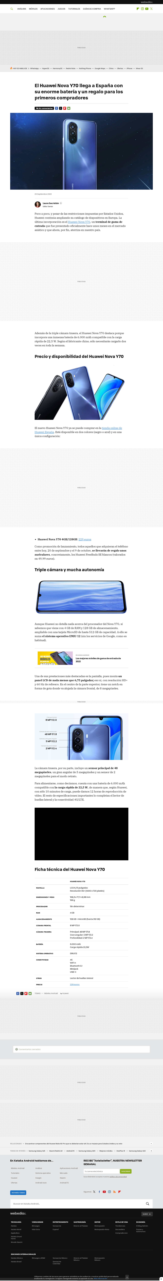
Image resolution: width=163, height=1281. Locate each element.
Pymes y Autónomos (140, 1230)
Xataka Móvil (16, 1229)
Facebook (56, 108)
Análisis (38, 1168)
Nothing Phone (85, 68)
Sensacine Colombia (57, 1262)
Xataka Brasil (16, 1261)
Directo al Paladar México (81, 1259)
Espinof (56, 1229)
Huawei (65, 993)
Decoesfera (120, 1229)
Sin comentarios (45, 108)
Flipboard (137, 8)
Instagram (142, 8)
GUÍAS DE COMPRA (92, 8)
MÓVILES (33, 8)
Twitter (151, 8)
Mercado (63, 1173)
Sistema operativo (43, 1173)
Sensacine (57, 1226)
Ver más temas (18, 1192)
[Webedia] (147, 2)
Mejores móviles (106, 1151)
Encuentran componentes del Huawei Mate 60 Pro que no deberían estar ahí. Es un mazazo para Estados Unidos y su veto (73, 1144)
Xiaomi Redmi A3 (56, 1151)
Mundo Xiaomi (16, 1242)
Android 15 (70, 1151)
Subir (145, 1214)
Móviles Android (51, 993)
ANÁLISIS (21, 8)
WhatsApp (34, 68)
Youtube (146, 8)
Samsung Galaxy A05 (87, 1151)
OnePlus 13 (121, 1151)
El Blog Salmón (142, 1226)
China (111, 68)
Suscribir (125, 1171)
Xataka (14, 1226)
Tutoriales (15, 1173)
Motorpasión (99, 1226)
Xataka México (17, 1258)
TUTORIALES (74, 8)
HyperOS (45, 68)
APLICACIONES (47, 8)
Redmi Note (70, 68)
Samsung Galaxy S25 (37, 1151)
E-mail (68, 108)
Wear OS (139, 68)
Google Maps (100, 68)
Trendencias (120, 1226)
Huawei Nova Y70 (79, 222)
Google (38, 1178)
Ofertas (120, 68)
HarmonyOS (57, 68)
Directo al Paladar (81, 1226)
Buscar (147, 1203)
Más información (100, 1278)
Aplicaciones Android (69, 1168)
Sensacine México (60, 1258)
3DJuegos (36, 1226)
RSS (114, 1191)
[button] (52, 203)
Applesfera (15, 1233)
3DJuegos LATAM (38, 1258)
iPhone (129, 68)
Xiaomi (62, 1178)
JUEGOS (61, 8)
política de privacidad (118, 1176)
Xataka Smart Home (16, 1237)
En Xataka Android (82, 655)
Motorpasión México (99, 1259)
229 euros (85, 539)
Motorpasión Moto (101, 1229)
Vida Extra (36, 1229)
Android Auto (40, 1182)
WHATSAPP (109, 8)
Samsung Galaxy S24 (137, 1151)
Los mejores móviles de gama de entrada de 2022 (98, 660)
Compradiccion (121, 1233)
